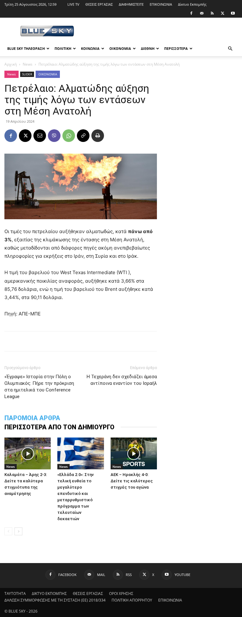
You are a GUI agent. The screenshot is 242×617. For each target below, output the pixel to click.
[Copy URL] (83, 135)
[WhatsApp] (68, 135)
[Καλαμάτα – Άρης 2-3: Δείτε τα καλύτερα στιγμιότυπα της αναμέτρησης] (27, 453)
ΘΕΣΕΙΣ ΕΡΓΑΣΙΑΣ (99, 4)
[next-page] (18, 531)
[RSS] (212, 13)
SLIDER (27, 74)
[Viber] (54, 135)
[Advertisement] (163, 31)
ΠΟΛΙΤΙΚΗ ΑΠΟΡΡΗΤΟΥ (132, 600)
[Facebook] (191, 13)
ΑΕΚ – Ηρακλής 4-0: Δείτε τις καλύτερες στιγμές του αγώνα (132, 481)
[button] (230, 49)
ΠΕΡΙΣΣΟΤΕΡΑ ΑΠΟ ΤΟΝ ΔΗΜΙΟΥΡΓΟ (59, 427)
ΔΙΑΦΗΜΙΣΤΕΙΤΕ (131, 4)
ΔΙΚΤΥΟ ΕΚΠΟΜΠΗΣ (49, 593)
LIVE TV (73, 4)
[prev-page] (8, 531)
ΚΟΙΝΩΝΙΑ (90, 48)
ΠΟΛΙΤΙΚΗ (63, 48)
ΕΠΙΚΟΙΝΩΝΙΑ (161, 4)
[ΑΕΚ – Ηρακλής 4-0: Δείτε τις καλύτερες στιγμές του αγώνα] (134, 453)
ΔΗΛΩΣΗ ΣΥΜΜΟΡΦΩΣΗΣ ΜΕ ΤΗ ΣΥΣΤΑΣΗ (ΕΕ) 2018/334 (55, 600)
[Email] (39, 135)
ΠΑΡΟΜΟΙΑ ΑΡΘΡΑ (32, 418)
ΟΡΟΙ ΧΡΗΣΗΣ (121, 593)
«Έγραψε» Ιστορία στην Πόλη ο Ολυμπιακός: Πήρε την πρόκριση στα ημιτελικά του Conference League (39, 386)
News (27, 64)
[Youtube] (233, 13)
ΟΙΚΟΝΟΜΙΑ (120, 48)
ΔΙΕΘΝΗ (147, 48)
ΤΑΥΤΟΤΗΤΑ (15, 593)
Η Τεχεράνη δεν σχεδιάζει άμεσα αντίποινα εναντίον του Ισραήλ (122, 380)
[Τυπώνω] (97, 135)
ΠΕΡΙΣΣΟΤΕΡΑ (176, 48)
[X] (222, 13)
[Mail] (201, 13)
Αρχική (10, 64)
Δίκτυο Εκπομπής (192, 4)
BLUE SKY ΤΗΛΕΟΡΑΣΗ (26, 48)
